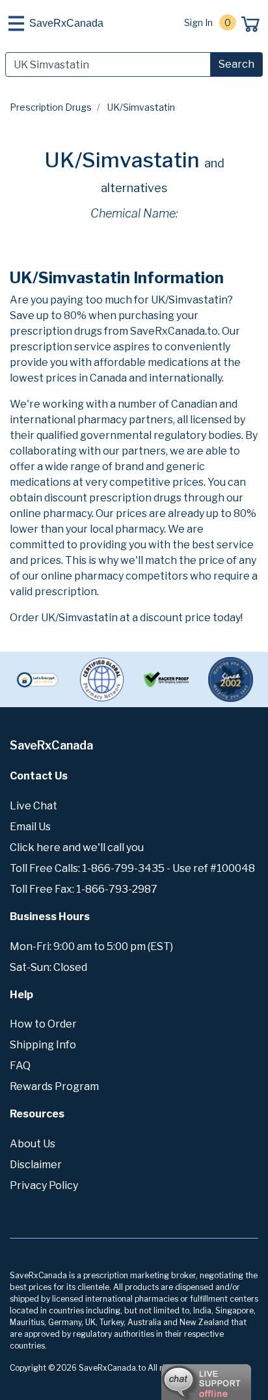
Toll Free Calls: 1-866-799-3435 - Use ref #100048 (132, 868)
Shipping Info (43, 1045)
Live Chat (33, 806)
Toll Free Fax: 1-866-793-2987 (83, 889)
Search (236, 64)
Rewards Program (54, 1086)
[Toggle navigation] (16, 23)
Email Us (30, 826)
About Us (32, 1144)
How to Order (43, 1024)
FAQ (20, 1065)
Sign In (198, 22)
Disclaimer (36, 1164)
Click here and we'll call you (77, 847)
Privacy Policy (44, 1185)
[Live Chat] (170, 1375)
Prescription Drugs (51, 107)
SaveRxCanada (66, 23)
